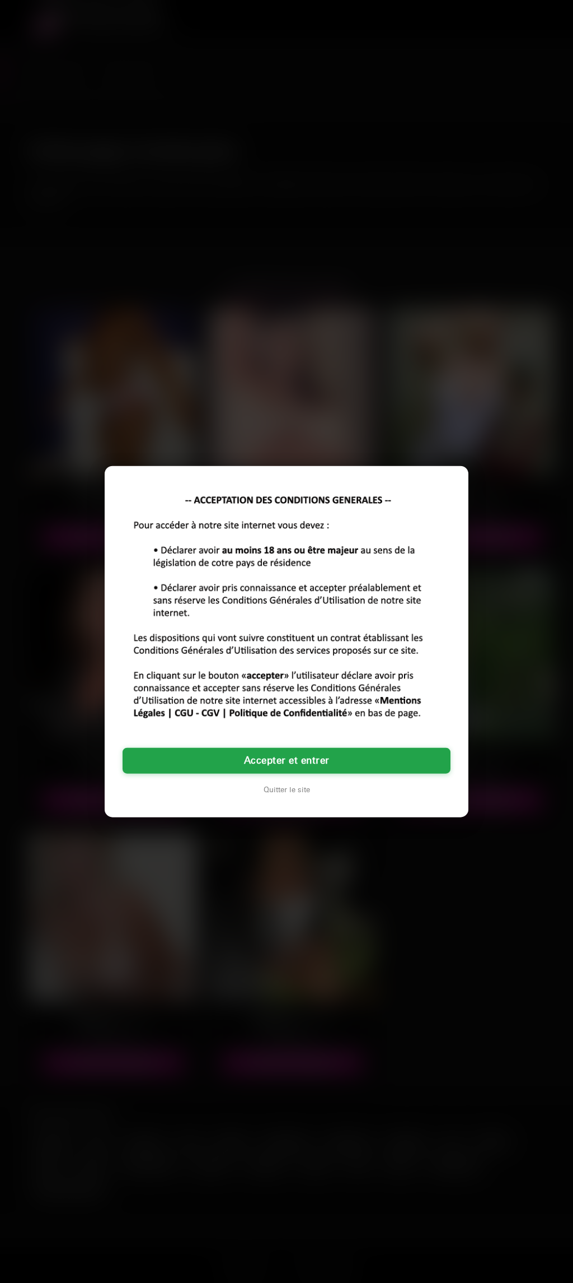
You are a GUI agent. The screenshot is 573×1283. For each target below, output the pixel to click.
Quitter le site (287, 789)
